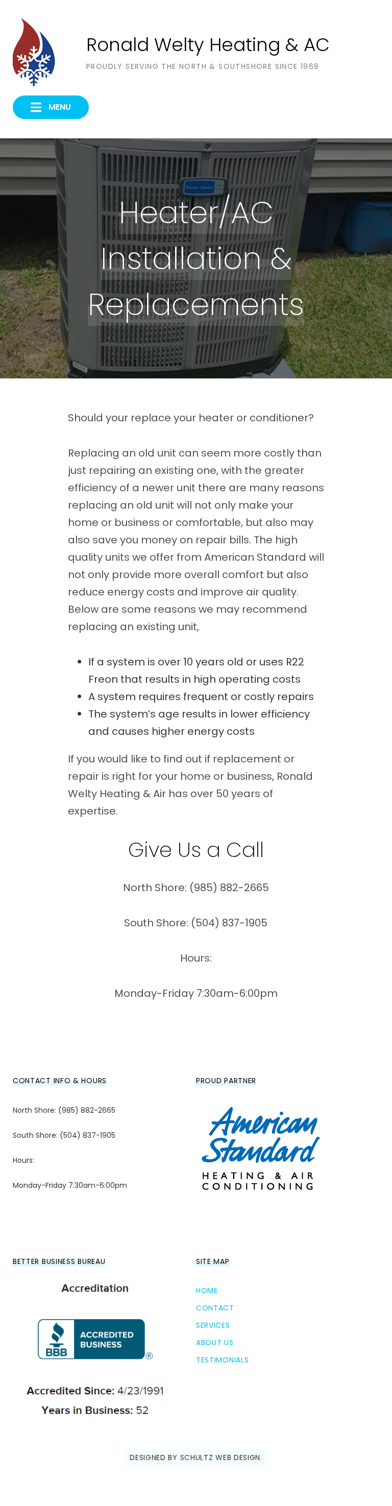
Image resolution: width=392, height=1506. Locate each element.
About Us (215, 1342)
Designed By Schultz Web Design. (196, 1457)
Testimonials (222, 1360)
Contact (215, 1308)
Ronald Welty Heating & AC (208, 45)
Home (207, 1290)
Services (213, 1325)
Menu (58, 107)
